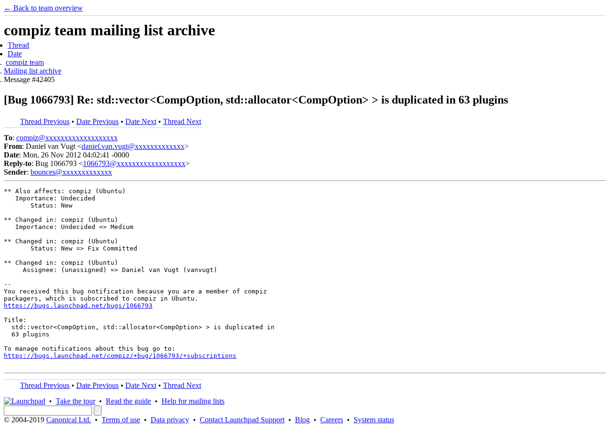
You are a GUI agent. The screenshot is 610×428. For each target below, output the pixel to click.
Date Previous (97, 121)
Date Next (140, 121)
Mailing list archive (32, 71)
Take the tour (75, 401)
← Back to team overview (43, 8)
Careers (331, 420)
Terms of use (121, 420)
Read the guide (128, 401)
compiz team (25, 62)
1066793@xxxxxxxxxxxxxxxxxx (134, 163)
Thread (18, 45)
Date (15, 54)
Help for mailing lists (193, 401)
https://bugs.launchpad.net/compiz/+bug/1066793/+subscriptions (120, 355)
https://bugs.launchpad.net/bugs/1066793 (78, 305)
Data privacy (170, 420)
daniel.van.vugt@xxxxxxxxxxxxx (132, 146)
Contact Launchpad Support (242, 420)
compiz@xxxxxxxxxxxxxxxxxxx (67, 138)
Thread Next (182, 121)
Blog (302, 420)
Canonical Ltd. (68, 420)
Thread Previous (45, 121)
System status (374, 420)
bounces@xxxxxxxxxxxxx (71, 172)
